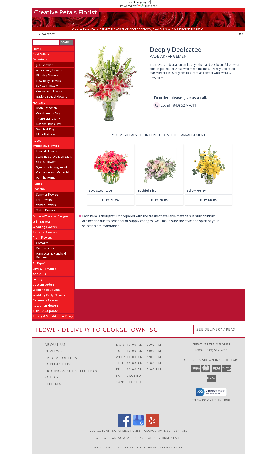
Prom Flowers (42, 237)
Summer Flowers (47, 194)
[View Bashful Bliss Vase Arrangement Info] (159, 165)
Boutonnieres (45, 248)
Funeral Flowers (46, 151)
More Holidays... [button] (46, 134)
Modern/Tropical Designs (50, 216)
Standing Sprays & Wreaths (54, 156)
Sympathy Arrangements (52, 167)
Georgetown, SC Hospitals (165, 430)
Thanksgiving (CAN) (49, 118)
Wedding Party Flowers (49, 295)
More (155, 78)
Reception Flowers (45, 305)
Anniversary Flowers (49, 70)
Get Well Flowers (47, 86)
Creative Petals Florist (65, 12)
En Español (40, 263)
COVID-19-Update (45, 311)
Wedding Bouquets (46, 290)
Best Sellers (41, 54)
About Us (39, 274)
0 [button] (242, 34)
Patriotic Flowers (45, 232)
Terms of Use (171, 447)
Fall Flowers (44, 200)
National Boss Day (48, 124)
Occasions (40, 59)
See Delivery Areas (215, 329)
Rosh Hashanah (46, 108)
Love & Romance (44, 269)
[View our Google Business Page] (138, 426)
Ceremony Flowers (46, 300)
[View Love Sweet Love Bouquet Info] (110, 165)
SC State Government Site (160, 438)
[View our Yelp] (152, 426)
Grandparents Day (48, 113)
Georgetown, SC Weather (116, 438)
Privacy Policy (106, 447)
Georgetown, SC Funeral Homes (115, 430)
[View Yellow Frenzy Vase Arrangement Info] (208, 165)
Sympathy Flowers (46, 146)
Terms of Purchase (139, 447)
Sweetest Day (45, 129)
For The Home (45, 177)
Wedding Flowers (45, 227)
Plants (37, 184)
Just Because (44, 65)
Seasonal (39, 189)
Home (37, 49)
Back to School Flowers (51, 96)
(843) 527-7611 (49, 34)
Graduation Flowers (49, 91)
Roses (37, 140)
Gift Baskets (41, 222)
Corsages (42, 243)
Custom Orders (43, 284)
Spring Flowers (45, 210)
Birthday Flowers (47, 75)
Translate (151, 6)
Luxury (37, 279)
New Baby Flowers (48, 81)
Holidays (39, 102)
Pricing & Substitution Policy (53, 316)
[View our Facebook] (124, 426)
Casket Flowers (46, 162)
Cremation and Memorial (52, 172)
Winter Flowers (46, 205)
